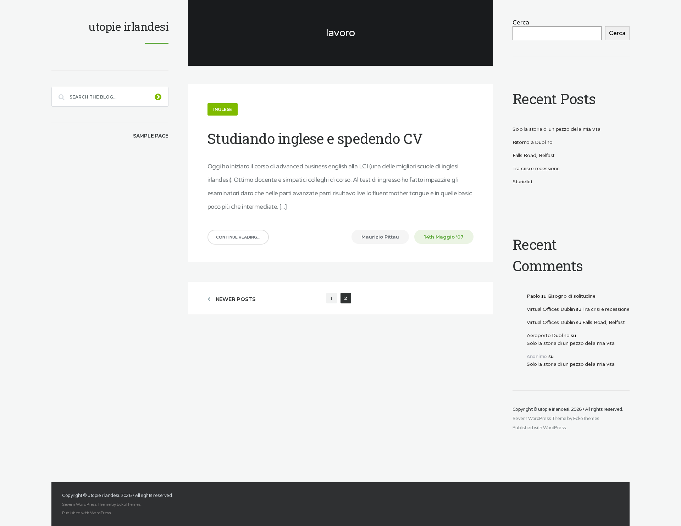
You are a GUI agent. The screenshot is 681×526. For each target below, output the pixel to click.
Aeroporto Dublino (548, 335)
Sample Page (150, 136)
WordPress (554, 428)
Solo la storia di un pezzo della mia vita (556, 129)
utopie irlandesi (553, 409)
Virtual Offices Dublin (551, 309)
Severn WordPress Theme (539, 418)
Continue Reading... (238, 237)
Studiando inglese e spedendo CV (315, 138)
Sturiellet (523, 182)
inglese (222, 109)
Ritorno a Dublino (533, 142)
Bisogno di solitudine (572, 296)
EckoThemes (586, 418)
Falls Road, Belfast (534, 155)
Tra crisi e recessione (536, 169)
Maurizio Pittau (380, 237)
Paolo (533, 296)
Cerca (521, 22)
